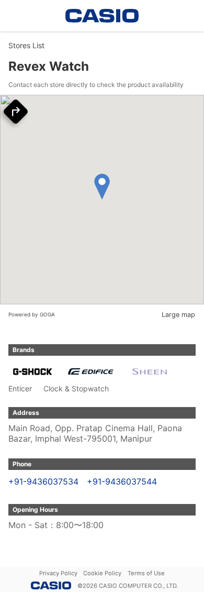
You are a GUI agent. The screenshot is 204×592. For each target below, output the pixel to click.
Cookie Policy (102, 573)
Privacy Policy (58, 573)
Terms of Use (146, 573)
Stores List (26, 45)
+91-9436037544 (122, 481)
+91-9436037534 (43, 481)
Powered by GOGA (31, 314)
